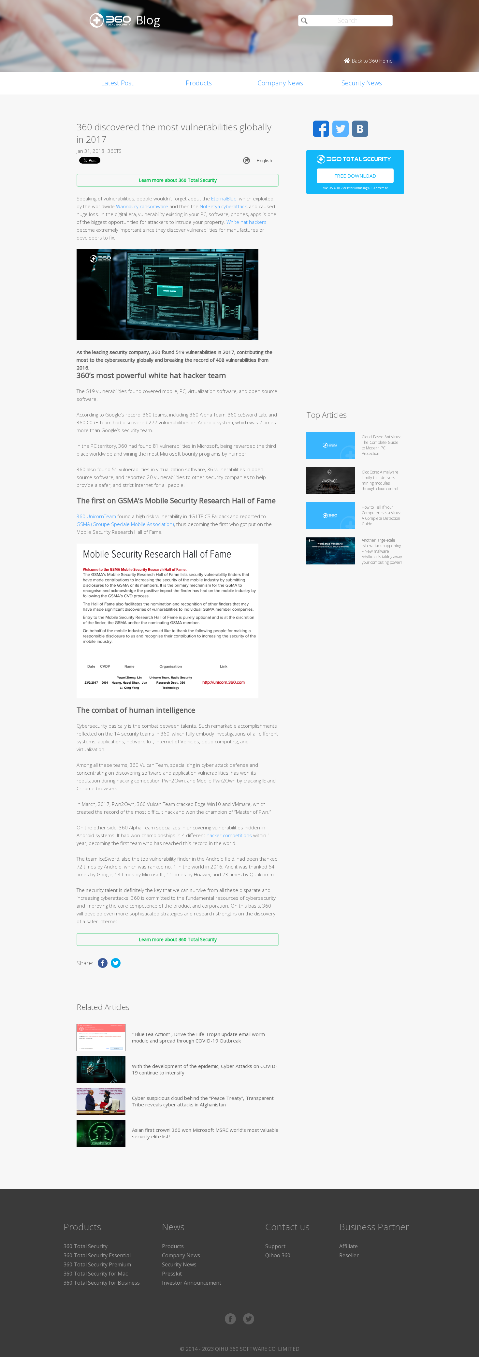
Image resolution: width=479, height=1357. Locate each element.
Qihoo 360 (277, 1255)
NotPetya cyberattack (223, 206)
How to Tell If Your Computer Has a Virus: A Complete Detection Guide (381, 515)
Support (275, 1246)
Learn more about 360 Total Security (178, 180)
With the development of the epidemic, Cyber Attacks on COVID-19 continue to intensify (204, 1069)
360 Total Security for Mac (96, 1273)
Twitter (340, 129)
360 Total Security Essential (97, 1255)
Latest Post (117, 83)
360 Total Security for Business (102, 1282)
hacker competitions (229, 835)
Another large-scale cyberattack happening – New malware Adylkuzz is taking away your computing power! (382, 551)
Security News (361, 83)
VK (360, 129)
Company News (280, 83)
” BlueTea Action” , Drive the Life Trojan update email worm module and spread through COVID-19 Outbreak (198, 1037)
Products (199, 83)
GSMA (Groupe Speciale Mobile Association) (125, 524)
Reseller (349, 1255)
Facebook (321, 129)
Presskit (172, 1273)
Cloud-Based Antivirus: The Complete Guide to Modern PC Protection (381, 445)
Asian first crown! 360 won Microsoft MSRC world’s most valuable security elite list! (205, 1133)
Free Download (355, 175)
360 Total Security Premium (97, 1264)
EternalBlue (224, 198)
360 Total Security (86, 1246)
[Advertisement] (355, 305)
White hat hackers (246, 222)
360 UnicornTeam (96, 516)
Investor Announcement (191, 1282)
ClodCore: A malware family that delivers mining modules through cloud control (380, 480)
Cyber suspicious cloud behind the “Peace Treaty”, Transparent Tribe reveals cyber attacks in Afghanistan (203, 1101)
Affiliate (348, 1246)
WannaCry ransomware (142, 206)
